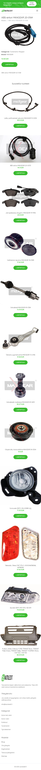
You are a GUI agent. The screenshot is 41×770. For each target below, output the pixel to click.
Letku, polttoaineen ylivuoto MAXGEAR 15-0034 (20, 118)
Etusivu (3, 20)
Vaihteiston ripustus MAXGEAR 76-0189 (20, 260)
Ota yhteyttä (5, 745)
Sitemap (4, 756)
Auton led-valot (6, 715)
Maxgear (22, 52)
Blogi (3, 742)
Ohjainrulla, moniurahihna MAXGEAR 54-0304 (20, 450)
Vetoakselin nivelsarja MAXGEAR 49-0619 (20, 402)
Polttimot (4, 722)
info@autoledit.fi (6, 704)
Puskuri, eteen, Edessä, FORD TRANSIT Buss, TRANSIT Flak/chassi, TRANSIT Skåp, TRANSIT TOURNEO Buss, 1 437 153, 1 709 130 (20, 651)
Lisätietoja (9, 64)
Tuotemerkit (14, 52)
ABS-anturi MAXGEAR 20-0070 (20, 165)
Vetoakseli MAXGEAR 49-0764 (20, 307)
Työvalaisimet (6, 729)
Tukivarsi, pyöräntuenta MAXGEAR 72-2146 (20, 355)
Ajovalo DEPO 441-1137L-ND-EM (20, 608)
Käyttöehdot (5, 749)
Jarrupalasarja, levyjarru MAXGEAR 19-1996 (21, 213)
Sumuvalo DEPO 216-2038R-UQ (20, 508)
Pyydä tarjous (31, 3)
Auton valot (5, 719)
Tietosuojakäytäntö (7, 752)
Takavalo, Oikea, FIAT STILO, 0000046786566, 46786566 (20, 566)
